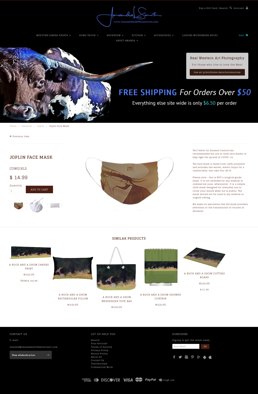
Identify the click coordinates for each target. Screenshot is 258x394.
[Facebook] (174, 357)
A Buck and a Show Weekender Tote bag (117, 299)
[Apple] (210, 357)
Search (223, 8)
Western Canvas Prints (52, 35)
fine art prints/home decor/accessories (217, 72)
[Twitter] (180, 357)
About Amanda (126, 40)
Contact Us (97, 360)
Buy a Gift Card (208, 8)
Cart (242, 35)
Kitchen (138, 35)
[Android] (204, 357)
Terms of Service (101, 347)
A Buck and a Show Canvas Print (29, 266)
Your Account (99, 343)
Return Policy (99, 353)
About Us (96, 357)
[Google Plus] (199, 357)
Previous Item (20, 136)
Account (239, 8)
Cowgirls (18, 168)
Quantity (16, 185)
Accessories (163, 35)
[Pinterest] (192, 357)
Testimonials (99, 363)
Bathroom (114, 35)
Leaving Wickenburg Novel (200, 35)
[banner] (129, 16)
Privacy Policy (99, 350)
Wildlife (29, 274)
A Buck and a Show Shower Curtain (160, 296)
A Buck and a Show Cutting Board (204, 275)
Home (13, 126)
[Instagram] (186, 357)
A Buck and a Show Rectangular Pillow (73, 296)
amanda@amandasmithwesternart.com (34, 347)
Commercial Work (102, 367)
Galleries (27, 126)
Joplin (40, 126)
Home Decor (87, 35)
